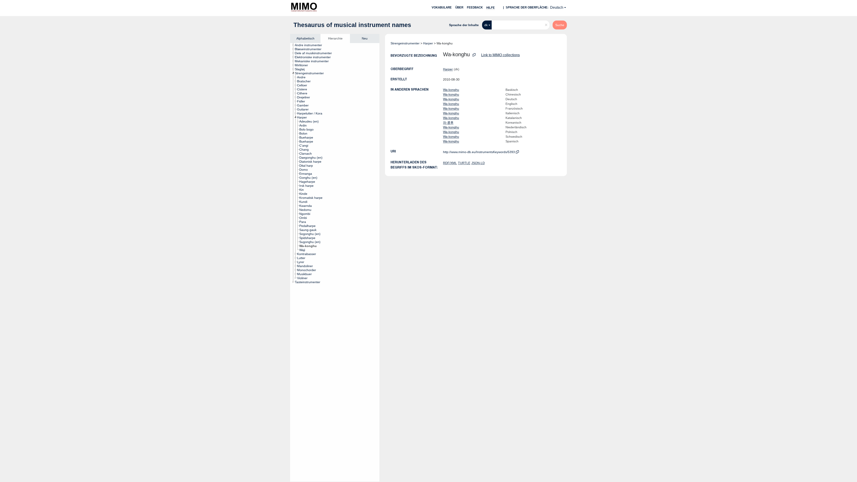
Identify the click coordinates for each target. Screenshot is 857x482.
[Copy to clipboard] (474, 55)
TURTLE (464, 163)
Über (459, 7)
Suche (559, 25)
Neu (365, 38)
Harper (428, 43)
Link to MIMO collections (500, 55)
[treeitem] (310, 45)
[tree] (334, 262)
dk (486, 25)
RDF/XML (450, 163)
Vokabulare (442, 7)
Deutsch (556, 7)
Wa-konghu (451, 89)
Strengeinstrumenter (405, 43)
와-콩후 (448, 122)
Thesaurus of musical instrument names (352, 25)
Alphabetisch (305, 38)
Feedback (475, 7)
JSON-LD (478, 163)
